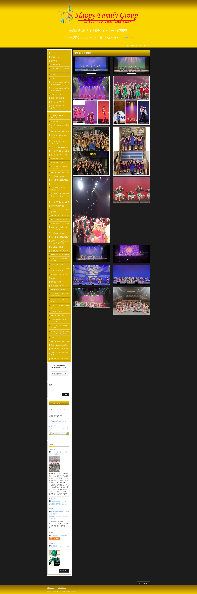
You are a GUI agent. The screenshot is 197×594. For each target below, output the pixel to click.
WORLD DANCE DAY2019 (60, 237)
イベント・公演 (133, 45)
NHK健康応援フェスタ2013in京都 (58, 142)
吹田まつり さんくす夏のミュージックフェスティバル (60, 196)
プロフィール (55, 57)
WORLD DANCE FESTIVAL (60, 131)
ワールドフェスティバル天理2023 (60, 327)
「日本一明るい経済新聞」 (60, 535)
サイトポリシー (62, 588)
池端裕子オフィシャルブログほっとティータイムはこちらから (58, 428)
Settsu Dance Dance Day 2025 (59, 354)
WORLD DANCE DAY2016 (60, 180)
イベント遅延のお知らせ (59, 219)
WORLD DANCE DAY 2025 (60, 349)
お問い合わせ (50, 588)
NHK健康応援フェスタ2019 (60, 254)
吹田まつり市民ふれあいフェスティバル (60, 136)
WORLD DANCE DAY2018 (60, 216)
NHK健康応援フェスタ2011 (60, 151)
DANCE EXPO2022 (57, 312)
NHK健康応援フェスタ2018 (60, 223)
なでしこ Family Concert (59, 147)
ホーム (126, 45)
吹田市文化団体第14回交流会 (60, 126)
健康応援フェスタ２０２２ (60, 286)
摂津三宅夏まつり (57, 121)
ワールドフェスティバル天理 (60, 307)
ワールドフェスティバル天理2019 (60, 260)
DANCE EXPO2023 (57, 337)
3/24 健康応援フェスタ (58, 501)
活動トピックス (56, 65)
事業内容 (54, 61)
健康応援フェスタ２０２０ (60, 274)
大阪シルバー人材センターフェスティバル (60, 228)
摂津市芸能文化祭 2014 (58, 162)
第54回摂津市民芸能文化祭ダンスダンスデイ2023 (60, 333)
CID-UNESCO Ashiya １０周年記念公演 (60, 295)
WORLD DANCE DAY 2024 (60, 341)
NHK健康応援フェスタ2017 (60, 202)
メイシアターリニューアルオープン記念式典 (60, 269)
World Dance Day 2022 (58, 289)
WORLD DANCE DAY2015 (60, 172)
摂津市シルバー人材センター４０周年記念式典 (60, 242)
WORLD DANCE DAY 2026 (60, 359)
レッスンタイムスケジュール (60, 70)
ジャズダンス (55, 78)
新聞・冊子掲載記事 (57, 98)
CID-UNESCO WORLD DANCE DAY (58, 189)
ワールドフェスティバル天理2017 (60, 211)
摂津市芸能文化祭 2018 (58, 233)
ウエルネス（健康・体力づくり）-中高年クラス (60, 89)
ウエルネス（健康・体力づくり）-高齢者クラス (60, 83)
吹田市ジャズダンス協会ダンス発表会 (60, 167)
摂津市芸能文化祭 (57, 264)
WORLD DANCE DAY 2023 (60, 315)
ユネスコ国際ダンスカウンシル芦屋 (60, 320)
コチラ (126, 37)
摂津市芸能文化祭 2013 (58, 159)
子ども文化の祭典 (57, 247)
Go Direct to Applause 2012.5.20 (58, 117)
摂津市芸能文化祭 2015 (58, 176)
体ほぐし (54, 278)
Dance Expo (55, 184)
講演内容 (54, 74)
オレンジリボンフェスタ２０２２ (60, 301)
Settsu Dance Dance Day (59, 345)
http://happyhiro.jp (60, 421)
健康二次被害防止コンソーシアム (60, 107)
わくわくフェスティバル (59, 155)
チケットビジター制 (57, 102)
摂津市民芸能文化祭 (57, 206)
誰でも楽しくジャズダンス (60, 251)
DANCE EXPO (56, 282)
